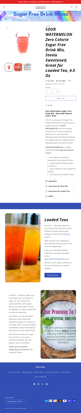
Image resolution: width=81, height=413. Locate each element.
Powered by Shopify (21, 408)
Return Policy (39, 372)
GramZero (12, 408)
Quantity (48, 87)
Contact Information (52, 372)
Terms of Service (40, 376)
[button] (4, 7)
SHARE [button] (49, 105)
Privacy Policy (65, 372)
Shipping (48, 84)
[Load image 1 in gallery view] (9, 67)
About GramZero (14, 372)
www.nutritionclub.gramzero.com (56, 259)
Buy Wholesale (52, 275)
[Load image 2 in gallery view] (18, 67)
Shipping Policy (27, 372)
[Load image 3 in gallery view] (27, 67)
